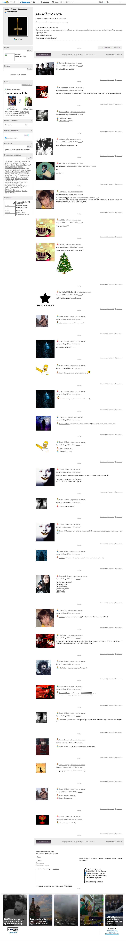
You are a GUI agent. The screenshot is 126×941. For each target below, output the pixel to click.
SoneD (7, 175)
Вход (34, 2)
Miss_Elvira (19, 174)
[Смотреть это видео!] (10, 57)
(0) (25, 56)
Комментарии (22, 9)
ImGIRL (7, 172)
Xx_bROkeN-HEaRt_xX (67, 292)
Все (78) (29, 158)
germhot (25, 177)
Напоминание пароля (42, 865)
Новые (119, 54)
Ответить (103, 80)
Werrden (7, 177)
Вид (103, 2)
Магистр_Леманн (11, 187)
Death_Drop (9, 170)
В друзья (19, 39)
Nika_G (12, 107)
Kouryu (18, 172)
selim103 (24, 182)
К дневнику (78, 54)
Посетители (20, 212)
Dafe (27, 168)
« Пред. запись (67, 54)
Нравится (107, 47)
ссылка (80, 66)
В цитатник (118, 80)
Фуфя (28, 107)
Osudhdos (26, 174)
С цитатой (110, 80)
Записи (7, 9)
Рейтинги (46, 2)
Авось (56, 2)
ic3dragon (18, 179)
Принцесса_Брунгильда (13, 191)
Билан (17, 54)
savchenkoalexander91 (12, 182)
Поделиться (116, 47)
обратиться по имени (74, 63)
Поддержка (100, 2)
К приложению (27, 85)
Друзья (13, 9)
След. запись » (90, 54)
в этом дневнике (12, 138)
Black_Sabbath (64, 112)
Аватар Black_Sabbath (17, 26)
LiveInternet (9, 2)
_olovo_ (61, 469)
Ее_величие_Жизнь (22, 186)
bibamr (13, 177)
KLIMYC (13, 172)
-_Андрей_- (18, 161)
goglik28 (7, 179)
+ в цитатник (61, 18)
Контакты (112, 932)
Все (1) (29, 51)
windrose (8, 184)
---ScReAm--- (9, 161)
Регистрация (26, 2)
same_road (13, 180)
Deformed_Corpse (19, 170)
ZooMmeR (62, 63)
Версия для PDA (112, 930)
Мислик (19, 187)
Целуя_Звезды (10, 192)
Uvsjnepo (25, 175)
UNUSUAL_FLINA (16, 175)
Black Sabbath (6, 12)
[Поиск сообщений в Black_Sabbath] (26, 135)
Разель (24, 191)
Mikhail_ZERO (9, 174)
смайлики (56, 869)
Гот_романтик (10, 186)
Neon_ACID (63, 163)
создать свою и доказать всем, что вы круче (17, 114)
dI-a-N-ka (19, 177)
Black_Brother (64, 740)
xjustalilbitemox (16, 184)
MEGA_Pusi (25, 172)
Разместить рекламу (112, 933)
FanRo (28, 170)
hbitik (12, 179)
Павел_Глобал (10, 189)
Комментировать (43, 54)
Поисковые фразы (22, 214)
